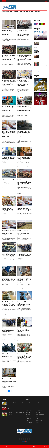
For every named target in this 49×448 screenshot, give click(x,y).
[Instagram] (21, 439)
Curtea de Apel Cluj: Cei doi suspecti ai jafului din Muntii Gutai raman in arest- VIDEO (40, 57)
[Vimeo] (25, 439)
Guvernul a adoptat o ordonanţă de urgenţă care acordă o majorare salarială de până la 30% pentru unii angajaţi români (24, 83)
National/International (30, 11)
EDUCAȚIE (5, 11)
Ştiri (3, 11)
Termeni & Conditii (44, 446)
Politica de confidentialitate (37, 446)
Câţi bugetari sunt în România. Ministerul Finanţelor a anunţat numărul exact (9, 232)
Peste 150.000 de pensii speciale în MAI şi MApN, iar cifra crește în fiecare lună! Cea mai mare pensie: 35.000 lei (8, 304)
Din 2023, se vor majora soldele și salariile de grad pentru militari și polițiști (23, 232)
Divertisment (4, 14)
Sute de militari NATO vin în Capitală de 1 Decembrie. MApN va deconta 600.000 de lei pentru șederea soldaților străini (8, 279)
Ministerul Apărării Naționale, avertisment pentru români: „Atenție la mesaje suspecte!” (24, 158)
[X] (41, 2)
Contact (24, 434)
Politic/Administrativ (13, 11)
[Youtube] (44, 2)
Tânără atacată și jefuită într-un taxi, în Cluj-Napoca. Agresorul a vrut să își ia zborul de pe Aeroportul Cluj (40, 84)
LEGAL (22, 11)
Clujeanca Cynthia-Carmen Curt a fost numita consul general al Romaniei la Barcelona (40, 64)
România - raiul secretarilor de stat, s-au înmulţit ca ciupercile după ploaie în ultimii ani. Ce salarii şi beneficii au (9, 209)
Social (8, 11)
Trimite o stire (24, 436)
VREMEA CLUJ (40, 11)
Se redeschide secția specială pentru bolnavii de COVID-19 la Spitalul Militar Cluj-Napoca (9, 380)
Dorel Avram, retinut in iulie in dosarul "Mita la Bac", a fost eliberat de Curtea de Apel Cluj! (40, 44)
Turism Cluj (36, 11)
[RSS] (29, 439)
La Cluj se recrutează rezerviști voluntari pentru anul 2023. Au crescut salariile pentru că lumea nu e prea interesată (24, 182)
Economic (19, 11)
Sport (24, 11)
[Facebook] (38, 2)
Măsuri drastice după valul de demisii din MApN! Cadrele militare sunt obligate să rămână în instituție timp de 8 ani (24, 58)
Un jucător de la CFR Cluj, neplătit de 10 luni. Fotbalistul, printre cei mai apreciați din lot (16, 413)
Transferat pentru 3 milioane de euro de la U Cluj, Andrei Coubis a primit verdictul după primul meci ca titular (40, 98)
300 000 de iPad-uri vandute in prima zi (43, 50)
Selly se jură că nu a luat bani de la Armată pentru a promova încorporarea (9, 355)
